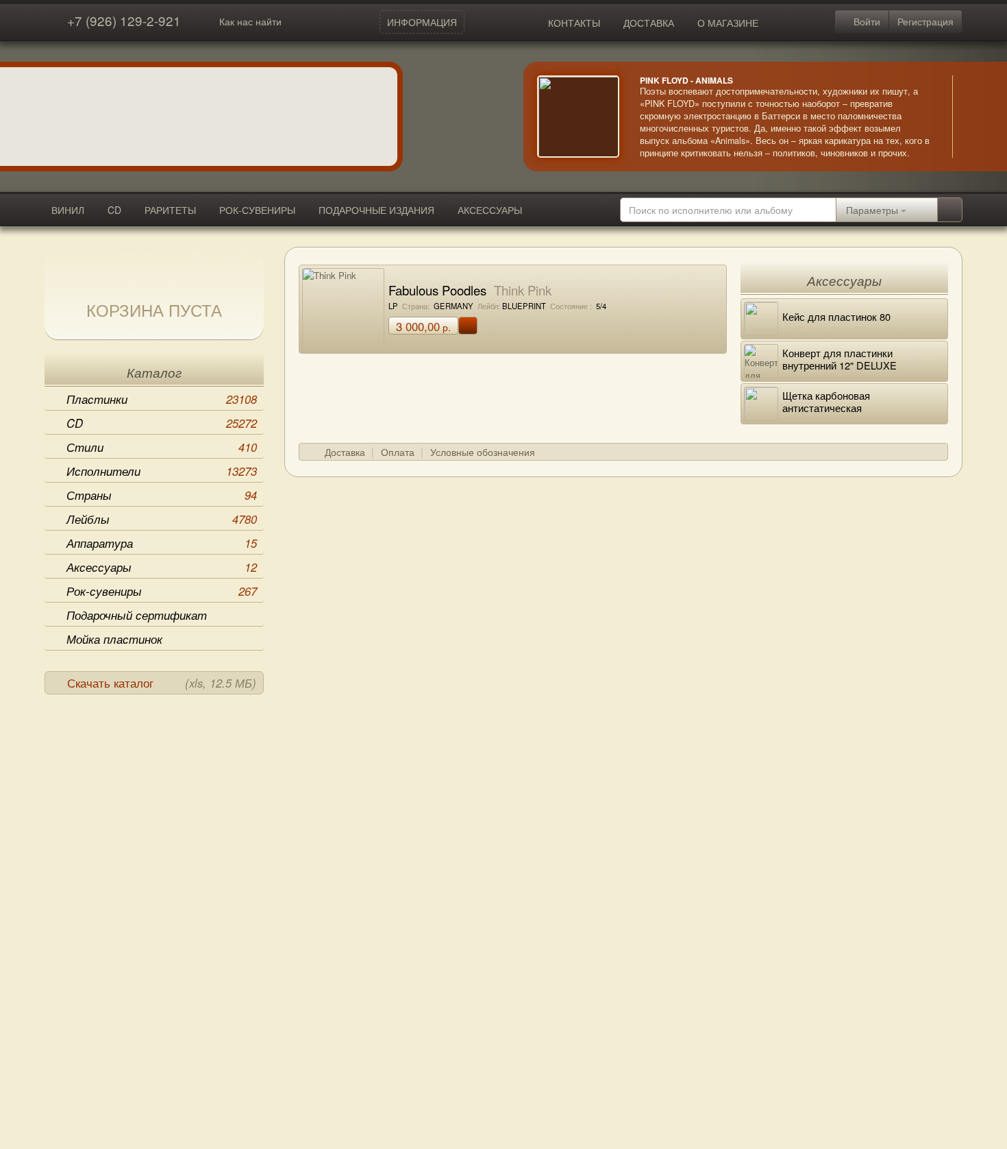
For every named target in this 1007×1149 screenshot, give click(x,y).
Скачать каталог (161, 683)
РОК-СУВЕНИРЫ (257, 210)
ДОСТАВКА (648, 22)
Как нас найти (250, 21)
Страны (161, 495)
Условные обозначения (482, 452)
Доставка (345, 452)
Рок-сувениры (161, 591)
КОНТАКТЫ (574, 22)
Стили (161, 447)
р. (423, 326)
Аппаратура (161, 543)
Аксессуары (161, 567)
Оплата (397, 452)
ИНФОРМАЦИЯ (422, 22)
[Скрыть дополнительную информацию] (972, 116)
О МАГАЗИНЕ (727, 22)
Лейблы (161, 519)
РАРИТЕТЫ (170, 210)
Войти (865, 21)
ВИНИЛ (67, 210)
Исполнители (161, 471)
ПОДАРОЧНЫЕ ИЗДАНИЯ (376, 210)
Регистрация (925, 21)
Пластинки (161, 399)
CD (114, 210)
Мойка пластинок (114, 639)
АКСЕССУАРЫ (490, 210)
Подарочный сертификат (136, 615)
